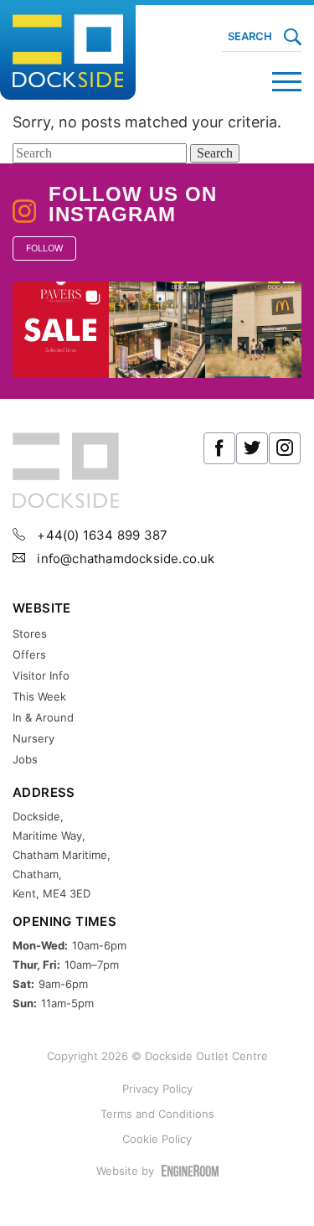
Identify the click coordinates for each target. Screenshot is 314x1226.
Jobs (25, 759)
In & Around (43, 717)
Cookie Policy (157, 1139)
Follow (44, 248)
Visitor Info (41, 675)
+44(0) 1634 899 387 (100, 535)
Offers (29, 654)
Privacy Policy (157, 1088)
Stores (30, 633)
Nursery (33, 738)
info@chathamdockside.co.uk (123, 558)
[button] (61, 330)
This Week (39, 696)
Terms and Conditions (157, 1113)
